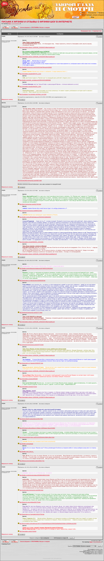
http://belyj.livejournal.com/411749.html (30, 204)
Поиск (83, 12)
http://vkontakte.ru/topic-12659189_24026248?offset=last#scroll (37, 56)
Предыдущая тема (86, 30)
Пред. (9, 23)
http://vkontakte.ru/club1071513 (28, 386)
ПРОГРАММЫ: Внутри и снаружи (40, 27)
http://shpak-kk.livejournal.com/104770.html (31, 344)
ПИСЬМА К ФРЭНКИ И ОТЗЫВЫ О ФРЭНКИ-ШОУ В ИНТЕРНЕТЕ (37, 21)
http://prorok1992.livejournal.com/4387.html (30, 180)
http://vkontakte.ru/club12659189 (29, 379)
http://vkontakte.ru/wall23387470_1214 (30, 74)
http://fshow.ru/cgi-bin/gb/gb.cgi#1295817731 (32, 461)
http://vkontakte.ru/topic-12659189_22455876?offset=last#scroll (37, 397)
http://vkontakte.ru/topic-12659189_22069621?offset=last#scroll (37, 355)
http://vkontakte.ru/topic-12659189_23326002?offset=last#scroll (37, 47)
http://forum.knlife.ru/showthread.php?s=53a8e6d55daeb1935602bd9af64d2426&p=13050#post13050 (48, 523)
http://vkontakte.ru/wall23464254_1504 (30, 86)
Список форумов (25, 27)
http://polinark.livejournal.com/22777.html (31, 312)
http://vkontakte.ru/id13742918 (28, 531)
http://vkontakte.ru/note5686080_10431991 (31, 242)
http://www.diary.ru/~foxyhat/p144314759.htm (32, 514)
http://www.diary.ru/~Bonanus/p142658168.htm (32, 280)
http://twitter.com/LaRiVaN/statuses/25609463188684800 (35, 217)
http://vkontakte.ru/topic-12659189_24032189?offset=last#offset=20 (38, 254)
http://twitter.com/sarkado (26, 444)
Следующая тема (97, 30)
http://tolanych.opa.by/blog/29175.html (30, 502)
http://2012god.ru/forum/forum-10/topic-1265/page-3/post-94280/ (37, 428)
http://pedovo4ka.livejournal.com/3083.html (31, 490)
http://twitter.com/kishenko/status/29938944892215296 (35, 475)
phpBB (49, 558)
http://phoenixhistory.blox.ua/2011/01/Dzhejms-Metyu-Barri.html (37, 437)
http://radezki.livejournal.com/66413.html (31, 210)
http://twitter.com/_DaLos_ (27, 451)
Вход (92, 17)
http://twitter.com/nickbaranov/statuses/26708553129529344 (36, 268)
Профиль (101, 12)
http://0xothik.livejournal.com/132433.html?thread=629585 (36, 67)
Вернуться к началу (7, 99)
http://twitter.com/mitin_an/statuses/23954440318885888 (35, 80)
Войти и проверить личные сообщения (93, 15)
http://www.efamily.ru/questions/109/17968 (31, 419)
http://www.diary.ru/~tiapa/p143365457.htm (31, 363)
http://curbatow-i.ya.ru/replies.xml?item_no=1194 (33, 94)
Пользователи (92, 12)
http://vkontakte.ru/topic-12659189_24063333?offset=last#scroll (37, 322)
